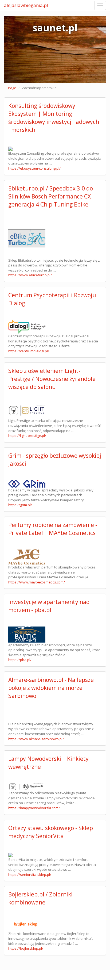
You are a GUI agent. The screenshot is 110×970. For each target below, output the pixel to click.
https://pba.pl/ (20, 659)
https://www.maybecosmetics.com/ (36, 582)
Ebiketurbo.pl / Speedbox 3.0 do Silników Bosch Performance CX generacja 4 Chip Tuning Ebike (50, 196)
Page (12, 87)
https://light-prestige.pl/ (27, 435)
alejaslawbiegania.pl (26, 5)
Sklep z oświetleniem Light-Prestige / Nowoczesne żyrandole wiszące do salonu (52, 379)
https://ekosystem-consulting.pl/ (34, 168)
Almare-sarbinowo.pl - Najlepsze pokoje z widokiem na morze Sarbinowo (51, 688)
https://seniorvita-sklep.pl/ (29, 874)
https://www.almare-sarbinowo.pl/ (36, 738)
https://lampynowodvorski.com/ (34, 807)
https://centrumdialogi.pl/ (28, 351)
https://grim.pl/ (20, 504)
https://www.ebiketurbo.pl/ (30, 275)
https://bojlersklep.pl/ (25, 948)
